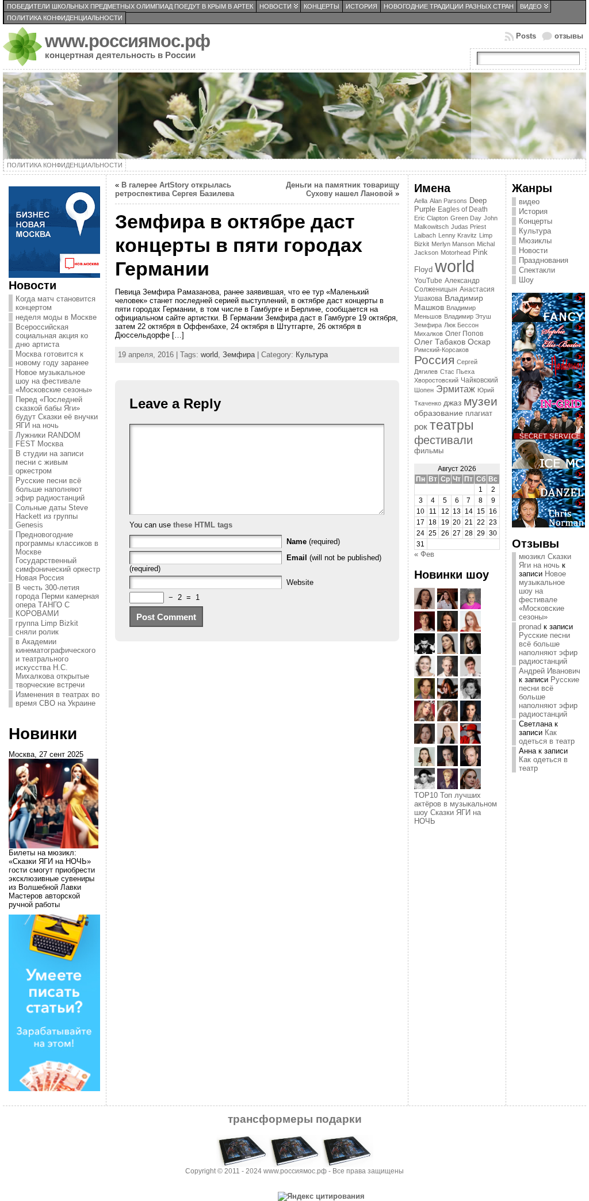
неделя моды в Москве (56, 317)
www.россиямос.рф (127, 41)
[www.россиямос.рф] (294, 115)
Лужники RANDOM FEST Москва (48, 439)
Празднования (543, 260)
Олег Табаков (439, 342)
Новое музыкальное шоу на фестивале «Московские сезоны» (54, 381)
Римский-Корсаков (441, 349)
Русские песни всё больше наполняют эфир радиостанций (50, 489)
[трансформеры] (294, 1165)
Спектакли (537, 270)
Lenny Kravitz (457, 235)
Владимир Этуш (467, 316)
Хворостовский (436, 380)
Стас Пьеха (457, 371)
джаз (452, 402)
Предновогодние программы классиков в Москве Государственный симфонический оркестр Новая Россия (58, 556)
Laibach (425, 235)
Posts (526, 36)
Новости (533, 250)
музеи (481, 401)
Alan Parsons (448, 200)
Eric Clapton (431, 218)
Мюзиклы (535, 240)
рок (420, 426)
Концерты (535, 221)
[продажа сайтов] (54, 1088)
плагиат (478, 414)
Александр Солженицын (447, 285)
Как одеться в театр (547, 736)
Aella (420, 200)
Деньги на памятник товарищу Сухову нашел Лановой (342, 189)
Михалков (428, 333)
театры (452, 425)
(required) (313, 541)
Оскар (479, 342)
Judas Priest (468, 226)
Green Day (465, 218)
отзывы (568, 36)
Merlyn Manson (453, 243)
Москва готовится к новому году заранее (52, 358)
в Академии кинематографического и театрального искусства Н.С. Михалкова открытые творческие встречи (55, 663)
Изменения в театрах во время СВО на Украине (58, 698)
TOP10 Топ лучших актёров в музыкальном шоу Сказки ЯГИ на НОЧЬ (455, 808)
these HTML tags (202, 525)
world (209, 354)
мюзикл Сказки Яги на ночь (545, 560)
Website (299, 582)
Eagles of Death (463, 209)
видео (529, 201)
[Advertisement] (460, 865)
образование (438, 413)
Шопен (424, 390)
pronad (530, 626)
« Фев (424, 554)
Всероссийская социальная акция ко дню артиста (52, 336)
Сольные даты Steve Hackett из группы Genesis (52, 516)
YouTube (428, 281)
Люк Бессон (461, 325)
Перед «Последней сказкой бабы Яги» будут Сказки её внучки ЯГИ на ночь (57, 412)
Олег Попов (464, 334)
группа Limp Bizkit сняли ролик (47, 627)
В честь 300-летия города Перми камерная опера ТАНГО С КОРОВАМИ (57, 600)
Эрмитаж (455, 389)
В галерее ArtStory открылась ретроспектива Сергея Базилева (174, 189)
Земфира (239, 354)
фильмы (428, 451)
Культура (312, 354)
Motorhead (456, 252)
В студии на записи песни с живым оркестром (49, 462)
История (533, 211)
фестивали (443, 439)
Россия (434, 359)
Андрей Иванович (549, 671)
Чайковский (479, 380)
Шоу (526, 280)
